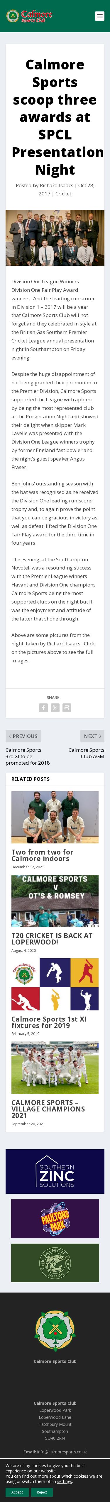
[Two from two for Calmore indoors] (55, 817)
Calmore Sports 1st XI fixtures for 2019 (49, 1022)
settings (64, 1481)
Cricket (63, 193)
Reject (42, 1492)
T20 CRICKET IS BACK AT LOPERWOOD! (52, 939)
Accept (17, 1492)
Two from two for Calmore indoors (42, 855)
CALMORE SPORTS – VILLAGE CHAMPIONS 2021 (48, 1109)
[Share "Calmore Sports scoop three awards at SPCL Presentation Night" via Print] (67, 708)
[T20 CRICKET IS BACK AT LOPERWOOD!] (55, 901)
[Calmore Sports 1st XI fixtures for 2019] (55, 984)
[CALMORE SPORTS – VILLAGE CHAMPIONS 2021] (55, 1067)
